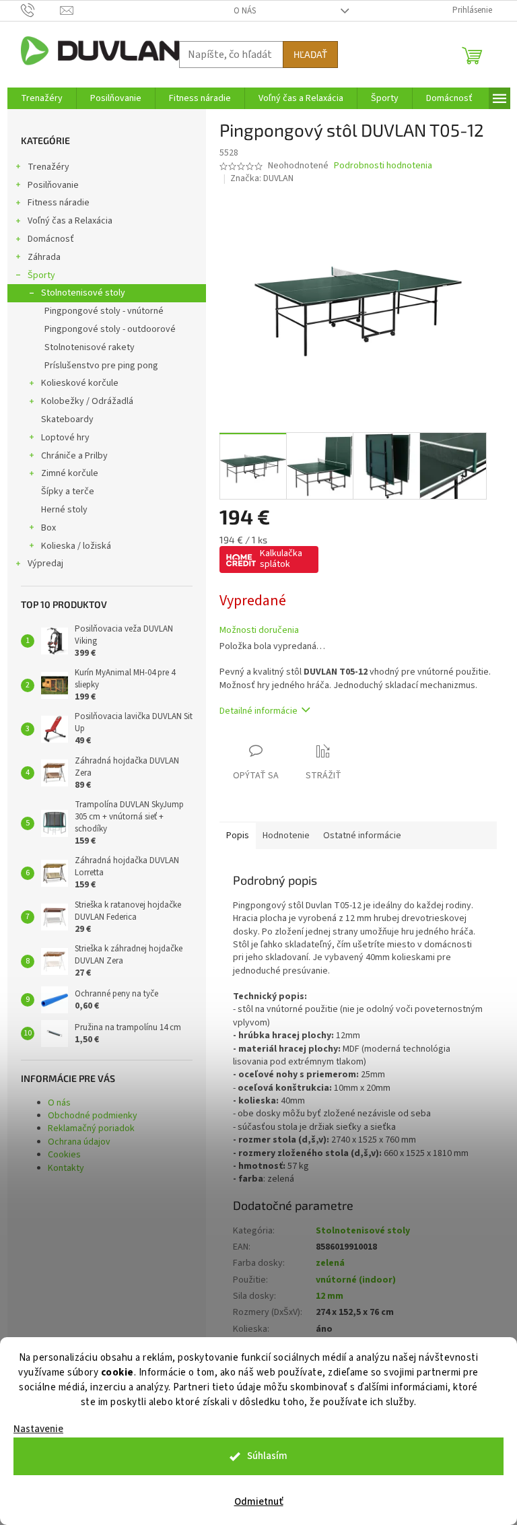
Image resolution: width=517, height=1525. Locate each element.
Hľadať (310, 54)
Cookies (64, 1154)
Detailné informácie (258, 711)
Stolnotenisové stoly (83, 293)
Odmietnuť (258, 1502)
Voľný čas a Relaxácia (70, 221)
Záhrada (44, 257)
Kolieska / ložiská (76, 546)
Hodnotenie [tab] (286, 835)
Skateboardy (67, 419)
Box (48, 528)
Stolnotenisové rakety (89, 347)
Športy (41, 275)
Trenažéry (48, 167)
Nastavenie (38, 1429)
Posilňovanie (53, 185)
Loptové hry (65, 437)
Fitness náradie (59, 202)
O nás (245, 11)
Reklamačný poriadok (91, 1128)
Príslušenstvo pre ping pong (101, 365)
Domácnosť (51, 239)
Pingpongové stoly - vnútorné (104, 311)
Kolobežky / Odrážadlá (87, 401)
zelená (330, 1263)
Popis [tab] (237, 835)
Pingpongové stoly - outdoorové (110, 329)
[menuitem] (41, 98)
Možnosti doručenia (259, 630)
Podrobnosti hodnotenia (383, 166)
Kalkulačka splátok (281, 559)
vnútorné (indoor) (356, 1280)
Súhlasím (267, 1456)
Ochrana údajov (79, 1142)
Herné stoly (64, 509)
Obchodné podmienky (92, 1115)
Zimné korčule (69, 473)
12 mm (329, 1296)
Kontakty (66, 1168)
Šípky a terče (67, 491)
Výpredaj (45, 563)
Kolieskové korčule (79, 383)
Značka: (262, 178)
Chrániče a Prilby (74, 456)
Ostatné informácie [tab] (362, 835)
